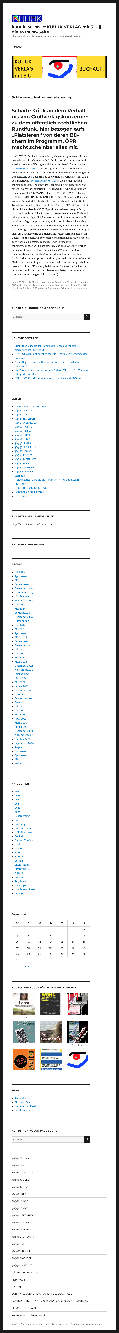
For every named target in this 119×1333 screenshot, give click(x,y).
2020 (17, 791)
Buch (17, 820)
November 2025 (24, 592)
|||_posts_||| (23, 496)
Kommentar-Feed (25, 1106)
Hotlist (19, 844)
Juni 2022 (20, 677)
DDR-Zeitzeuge (24, 832)
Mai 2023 (20, 657)
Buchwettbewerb (24, 828)
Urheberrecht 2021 (25, 889)
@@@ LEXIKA (23, 443)
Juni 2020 (20, 751)
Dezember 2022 (24, 665)
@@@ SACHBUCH (25, 459)
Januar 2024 (22, 641)
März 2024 (21, 637)
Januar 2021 (21, 726)
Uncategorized (23, 885)
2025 (17, 811)
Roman (19, 877)
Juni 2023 (20, 653)
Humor (19, 848)
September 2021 (24, 698)
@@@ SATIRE (23, 463)
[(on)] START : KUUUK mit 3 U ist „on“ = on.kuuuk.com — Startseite (50, 1301)
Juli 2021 (19, 706)
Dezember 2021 (23, 690)
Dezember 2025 (24, 588)
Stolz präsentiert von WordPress (87, 1324)
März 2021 (21, 722)
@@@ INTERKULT (26, 422)
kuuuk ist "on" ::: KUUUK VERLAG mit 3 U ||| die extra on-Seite (41, 1324)
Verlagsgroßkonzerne (48, 288)
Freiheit (19, 836)
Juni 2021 (20, 710)
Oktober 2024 (22, 620)
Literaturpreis (23, 868)
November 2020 (24, 734)
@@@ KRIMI (22, 434)
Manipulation (70, 285)
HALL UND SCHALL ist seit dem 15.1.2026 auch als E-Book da (50, 378)
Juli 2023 (20, 649)
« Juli (27, 966)
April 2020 (21, 755)
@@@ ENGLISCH (25, 418)
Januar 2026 (22, 584)
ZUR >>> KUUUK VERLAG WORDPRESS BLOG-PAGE (42, 1293)
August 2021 (22, 702)
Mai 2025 (20, 608)
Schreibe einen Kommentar (74, 288)
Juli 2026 (20, 572)
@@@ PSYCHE (23, 455)
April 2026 (21, 576)
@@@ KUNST (23, 439)
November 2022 (24, 669)
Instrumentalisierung (53, 285)
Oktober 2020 (22, 739)
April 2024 (21, 633)
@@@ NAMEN (23, 451)
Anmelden (21, 1098)
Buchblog (20, 824)
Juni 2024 (20, 625)
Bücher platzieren (75, 282)
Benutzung (60, 282)
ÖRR (35, 288)
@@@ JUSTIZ (23, 430)
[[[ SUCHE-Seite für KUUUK (31, 487)
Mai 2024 (20, 629)
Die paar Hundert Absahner (24, 168)
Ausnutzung (48, 282)
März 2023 (21, 661)
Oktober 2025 (22, 596)
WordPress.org (23, 1110)
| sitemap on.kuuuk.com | (29, 491)
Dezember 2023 (24, 645)
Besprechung (22, 815)
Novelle (19, 872)
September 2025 (24, 600)
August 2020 (22, 747)
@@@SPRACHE (24, 471)
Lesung (19, 860)
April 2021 (20, 718)
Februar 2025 (22, 612)
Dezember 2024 (24, 616)
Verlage (19, 893)
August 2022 (22, 673)
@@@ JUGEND (23, 426)
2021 (17, 795)
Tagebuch (20, 881)
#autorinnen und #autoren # (31, 406)
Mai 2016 (20, 763)
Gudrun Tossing (24, 840)
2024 (17, 807)
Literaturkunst (23, 864)
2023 (31, 282)
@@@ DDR (21, 414)
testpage (20, 475)
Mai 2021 (20, 714)
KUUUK (19, 856)
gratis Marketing (34, 285)
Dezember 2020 (24, 730)
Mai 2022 (20, 682)
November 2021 (24, 694)
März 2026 (21, 580)
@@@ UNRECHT (24, 467)
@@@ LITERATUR (25, 447)
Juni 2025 (20, 604)
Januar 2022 (22, 686)
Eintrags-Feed (23, 1102)
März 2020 (21, 759)
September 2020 (24, 743)
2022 (17, 799)
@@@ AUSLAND (24, 410)
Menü (18, 47)
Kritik (37, 282)
